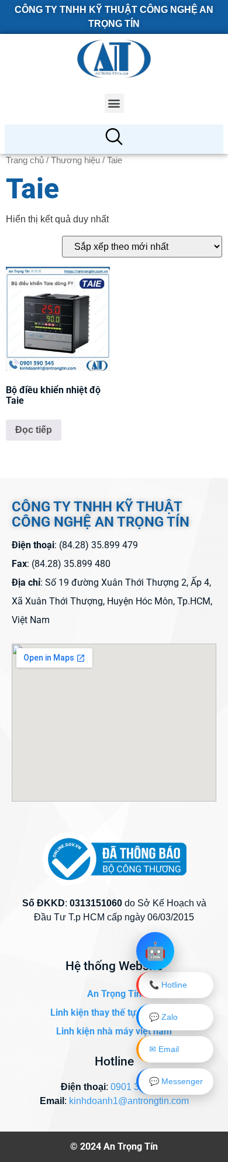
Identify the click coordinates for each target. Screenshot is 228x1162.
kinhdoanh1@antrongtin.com (129, 1101)
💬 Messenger (176, 1081)
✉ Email (164, 1049)
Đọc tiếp (33, 430)
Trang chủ (25, 160)
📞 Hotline (168, 984)
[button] (114, 103)
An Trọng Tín (114, 993)
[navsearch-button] (114, 139)
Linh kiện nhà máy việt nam (114, 1031)
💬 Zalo (163, 1017)
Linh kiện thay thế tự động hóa (114, 1012)
